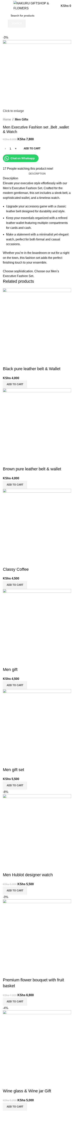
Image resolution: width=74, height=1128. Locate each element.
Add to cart (32, 148)
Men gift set (13, 769)
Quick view (7, 361)
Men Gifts (21, 119)
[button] (15, 384)
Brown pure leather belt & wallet (32, 469)
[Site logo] (34, 5)
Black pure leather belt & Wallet (31, 368)
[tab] (37, 174)
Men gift (10, 669)
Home (7, 119)
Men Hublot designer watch (28, 874)
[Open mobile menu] (4, 6)
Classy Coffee (16, 569)
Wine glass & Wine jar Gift (27, 1091)
